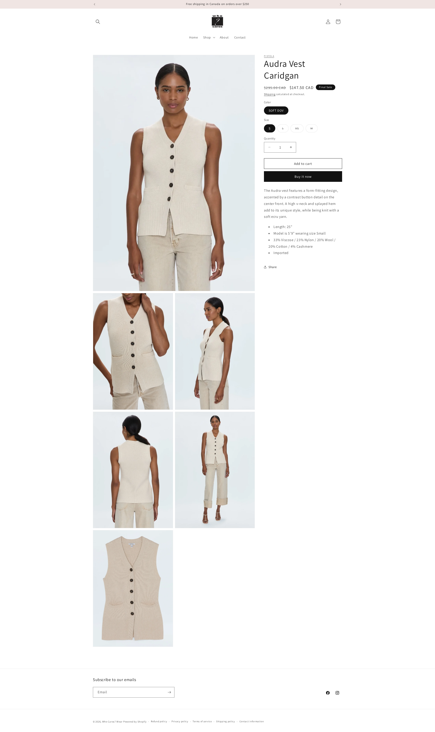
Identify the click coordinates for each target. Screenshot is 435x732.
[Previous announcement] (94, 4)
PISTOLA (269, 56)
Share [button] (272, 267)
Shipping (270, 94)
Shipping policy (225, 721)
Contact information (251, 721)
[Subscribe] (169, 692)
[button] (98, 22)
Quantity (269, 138)
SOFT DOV (276, 110)
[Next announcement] (341, 4)
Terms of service (202, 721)
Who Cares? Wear (112, 721)
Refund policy (159, 721)
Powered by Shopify (135, 721)
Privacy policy (180, 721)
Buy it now (303, 176)
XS (299, 129)
